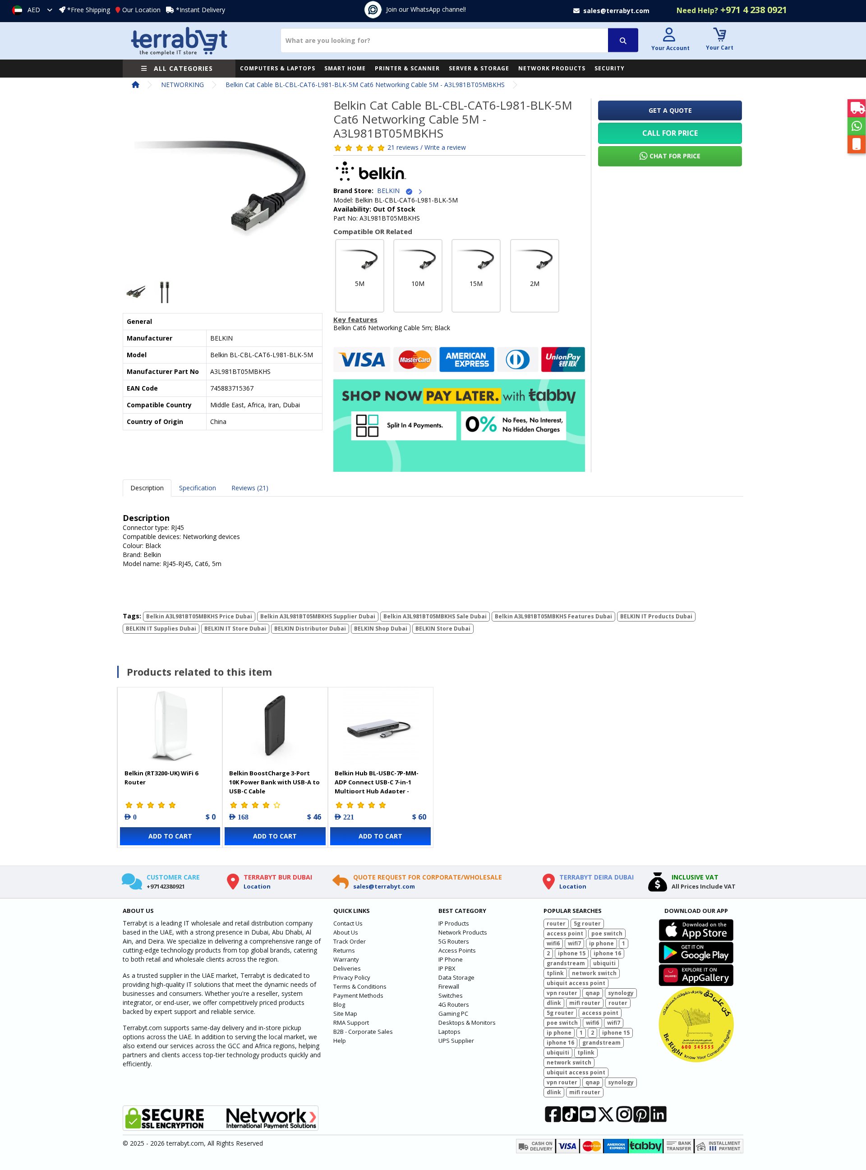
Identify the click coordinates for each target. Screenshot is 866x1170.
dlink (554, 1003)
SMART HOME (345, 68)
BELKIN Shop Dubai (380, 628)
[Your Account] (669, 36)
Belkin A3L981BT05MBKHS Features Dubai (553, 616)
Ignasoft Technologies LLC (228, 1158)
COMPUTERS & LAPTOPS (277, 68)
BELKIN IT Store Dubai (235, 628)
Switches (450, 995)
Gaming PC (453, 1013)
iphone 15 (571, 953)
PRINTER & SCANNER (407, 68)
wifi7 (574, 943)
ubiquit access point (576, 983)
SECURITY (609, 68)
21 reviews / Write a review (426, 147)
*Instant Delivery (200, 9)
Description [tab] (147, 488)
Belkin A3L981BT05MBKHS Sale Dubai (435, 616)
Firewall (448, 986)
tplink (555, 973)
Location (257, 886)
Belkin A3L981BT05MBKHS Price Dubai (199, 616)
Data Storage (456, 977)
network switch (594, 973)
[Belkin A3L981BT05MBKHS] (222, 191)
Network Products (462, 932)
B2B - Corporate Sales (363, 1031)
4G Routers (453, 1004)
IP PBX (447, 968)
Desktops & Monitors (467, 1022)
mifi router (584, 1003)
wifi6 (553, 943)
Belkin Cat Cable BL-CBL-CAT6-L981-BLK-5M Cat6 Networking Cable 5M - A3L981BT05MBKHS (365, 84)
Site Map (345, 1013)
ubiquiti (604, 963)
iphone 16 (607, 953)
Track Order (349, 941)
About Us (345, 932)
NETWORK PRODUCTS (551, 68)
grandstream (566, 963)
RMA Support (351, 1022)
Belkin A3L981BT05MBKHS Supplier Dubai (317, 616)
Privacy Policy (351, 977)
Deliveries (347, 968)
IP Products (453, 923)
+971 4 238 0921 (732, 10)
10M (417, 283)
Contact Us (348, 923)
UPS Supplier (456, 1040)
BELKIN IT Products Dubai (656, 616)
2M (534, 283)
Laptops (449, 1031)
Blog (339, 1004)
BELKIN (391, 190)
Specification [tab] (197, 488)
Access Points (457, 950)
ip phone (601, 943)
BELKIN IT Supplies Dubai (161, 628)
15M (476, 283)
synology (621, 993)
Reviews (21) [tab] (249, 488)
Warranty (346, 959)
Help (339, 1040)
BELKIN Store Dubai (442, 628)
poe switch (606, 933)
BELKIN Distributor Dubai (310, 628)
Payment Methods (358, 995)
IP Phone (450, 959)
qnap (592, 993)
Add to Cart (170, 836)
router (556, 923)
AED (34, 9)
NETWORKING (182, 84)
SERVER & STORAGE (479, 68)
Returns (344, 950)
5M (359, 283)
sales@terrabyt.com (384, 886)
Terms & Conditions (360, 986)
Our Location (141, 9)
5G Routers (453, 941)
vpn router (562, 993)
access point (565, 933)
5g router (587, 923)
